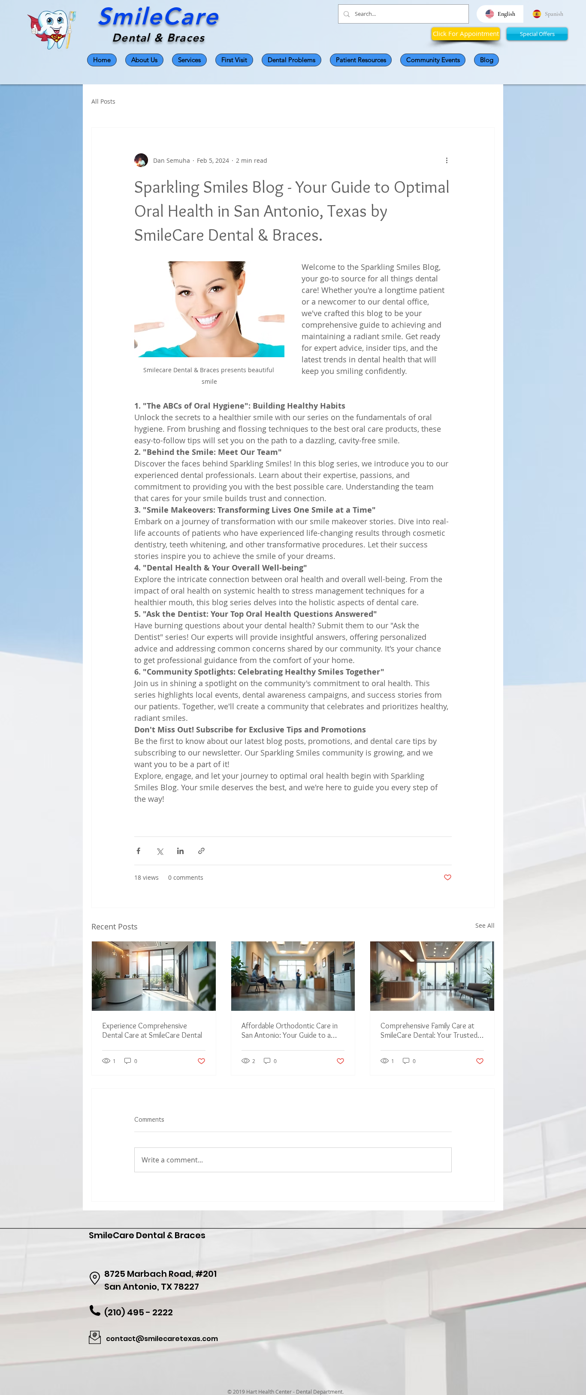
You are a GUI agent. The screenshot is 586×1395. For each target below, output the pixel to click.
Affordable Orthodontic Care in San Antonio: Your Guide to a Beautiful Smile (290, 1030)
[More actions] (446, 160)
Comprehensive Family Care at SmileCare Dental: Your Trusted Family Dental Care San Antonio (429, 1030)
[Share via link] (201, 851)
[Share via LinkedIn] (180, 851)
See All (485, 925)
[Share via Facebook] (138, 851)
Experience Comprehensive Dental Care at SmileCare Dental (152, 1030)
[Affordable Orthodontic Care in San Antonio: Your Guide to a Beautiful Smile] (293, 976)
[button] (291, 60)
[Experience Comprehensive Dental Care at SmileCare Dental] (154, 976)
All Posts (103, 101)
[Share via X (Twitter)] (159, 851)
